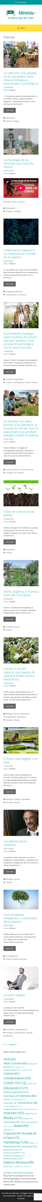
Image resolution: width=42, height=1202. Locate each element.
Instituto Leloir (15, 1106)
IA (18, 294)
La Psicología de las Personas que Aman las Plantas (19, 163)
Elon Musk (11, 1096)
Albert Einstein (15, 1063)
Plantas (16, 121)
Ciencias (15, 469)
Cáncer (32, 1083)
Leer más (9, 110)
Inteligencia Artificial (14, 291)
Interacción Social (30, 1109)
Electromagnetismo (16, 1092)
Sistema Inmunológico (14, 1156)
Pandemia (16, 1142)
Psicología (17, 211)
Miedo (13, 1118)
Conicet (9, 382)
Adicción (9, 121)
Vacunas (34, 382)
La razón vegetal (14, 995)
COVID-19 (15, 1083)
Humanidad (10, 208)
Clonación (26, 1070)
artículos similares (18, 202)
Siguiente (13, 1044)
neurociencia (12, 1122)
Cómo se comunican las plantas (19, 513)
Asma (32, 1063)
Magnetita (31, 1113)
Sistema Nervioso (20, 959)
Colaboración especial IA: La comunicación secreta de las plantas (20, 253)
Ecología (16, 799)
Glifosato (8, 1099)
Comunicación (11, 294)
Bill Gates (9, 1067)
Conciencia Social (26, 469)
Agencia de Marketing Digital (19, 1172)
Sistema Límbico (13, 1158)
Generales (10, 1029)
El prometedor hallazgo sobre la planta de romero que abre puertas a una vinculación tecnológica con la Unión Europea (20, 340)
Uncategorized (12, 956)
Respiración (8, 1036)
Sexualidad (29, 1146)
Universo (27, 1166)
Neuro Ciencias (29, 1122)
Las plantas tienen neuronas (15, 843)
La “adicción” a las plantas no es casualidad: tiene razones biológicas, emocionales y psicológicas (21, 78)
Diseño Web (22, 1196)
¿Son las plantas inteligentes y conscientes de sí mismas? (20, 918)
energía (9, 472)
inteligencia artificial (13, 1109)
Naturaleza (10, 118)
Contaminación (19, 1032)
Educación (16, 1088)
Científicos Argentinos (15, 379)
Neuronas (8, 1126)
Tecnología (17, 1166)
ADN (10, 1059)
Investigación (18, 382)
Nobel (21, 1126)
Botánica (9, 720)
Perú (15, 472)
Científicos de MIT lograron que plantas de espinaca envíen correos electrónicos (19, 674)
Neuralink (28, 1119)
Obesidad (9, 1130)
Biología (9, 713)
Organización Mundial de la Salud (20, 1135)
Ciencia (9, 469)
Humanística (27, 1102)
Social (8, 1166)
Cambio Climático (12, 1070)
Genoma (28, 1096)
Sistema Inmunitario (14, 1152)
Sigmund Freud (13, 1149)
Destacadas (24, 713)
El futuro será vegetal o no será (21, 760)
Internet (14, 1113)
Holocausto (19, 1100)
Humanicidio (10, 1103)
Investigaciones (10, 717)
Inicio (6, 90)
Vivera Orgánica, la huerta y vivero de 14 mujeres (21, 593)
